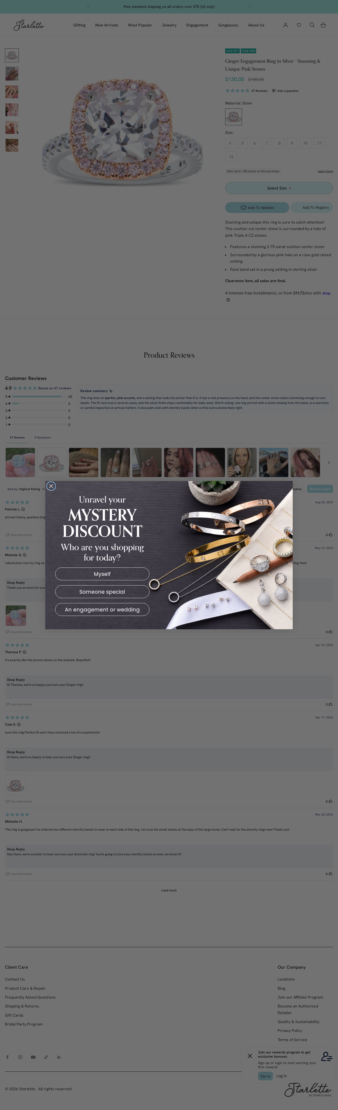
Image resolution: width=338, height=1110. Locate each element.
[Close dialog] (51, 486)
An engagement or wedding (102, 609)
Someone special (102, 591)
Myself (102, 574)
